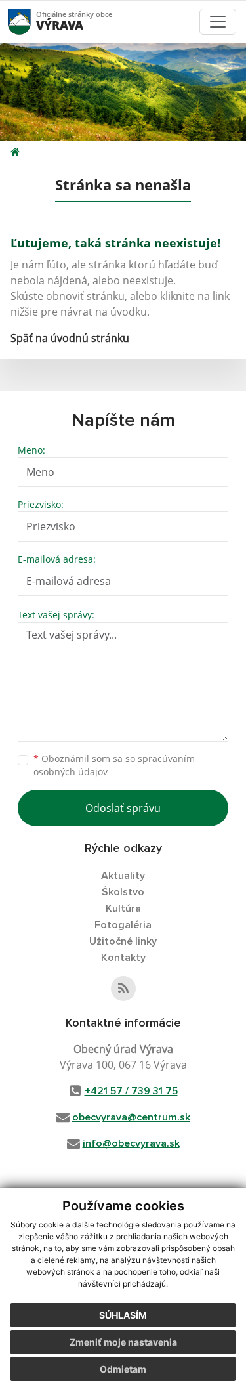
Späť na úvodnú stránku (69, 338)
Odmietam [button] (123, 1369)
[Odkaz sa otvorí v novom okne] (123, 988)
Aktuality (123, 875)
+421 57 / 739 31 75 (131, 1091)
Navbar (32, 21)
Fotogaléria (123, 925)
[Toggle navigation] (217, 22)
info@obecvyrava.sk (131, 1143)
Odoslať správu (123, 808)
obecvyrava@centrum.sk (131, 1117)
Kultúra (123, 908)
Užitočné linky (123, 941)
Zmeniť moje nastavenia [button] (123, 1342)
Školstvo (123, 892)
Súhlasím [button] (123, 1315)
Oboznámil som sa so (114, 765)
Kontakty (123, 957)
